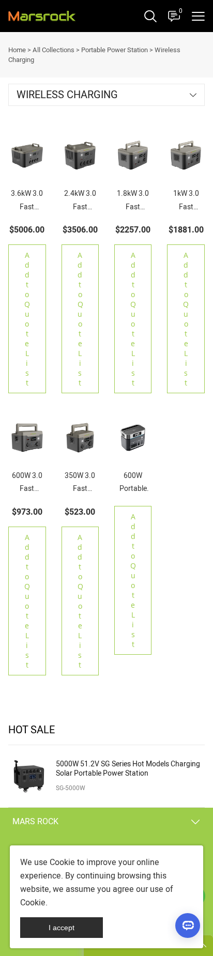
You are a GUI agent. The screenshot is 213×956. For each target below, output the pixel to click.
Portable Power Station (114, 50)
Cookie (62, 862)
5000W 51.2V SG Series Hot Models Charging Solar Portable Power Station (128, 769)
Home (17, 50)
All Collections (53, 50)
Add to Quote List (27, 319)
